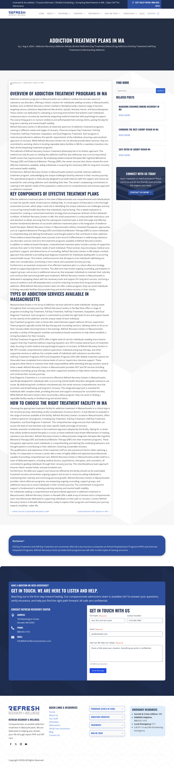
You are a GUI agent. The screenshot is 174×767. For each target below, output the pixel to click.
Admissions (129, 13)
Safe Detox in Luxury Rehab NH (134, 149)
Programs (63, 13)
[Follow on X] (16, 744)
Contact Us (54, 735)
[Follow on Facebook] (11, 744)
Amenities (54, 722)
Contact (151, 13)
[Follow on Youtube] (26, 744)
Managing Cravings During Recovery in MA (139, 108)
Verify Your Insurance (59, 728)
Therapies (78, 13)
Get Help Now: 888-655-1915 (147, 4)
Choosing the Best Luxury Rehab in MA (138, 129)
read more (124, 115)
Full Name (98, 615)
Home (41, 13)
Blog (142, 13)
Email (96, 629)
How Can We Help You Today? (106, 643)
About (50, 13)
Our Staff (53, 718)
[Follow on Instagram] (21, 744)
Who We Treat (111, 13)
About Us (53, 715)
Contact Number (134, 615)
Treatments (93, 13)
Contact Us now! (139, 192)
